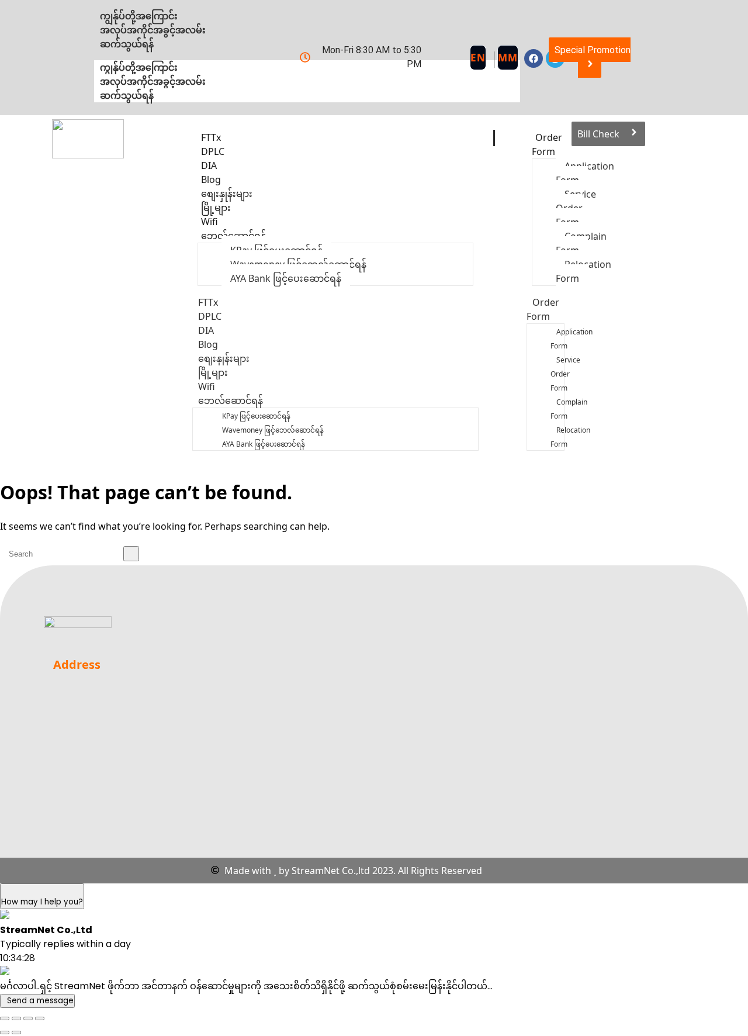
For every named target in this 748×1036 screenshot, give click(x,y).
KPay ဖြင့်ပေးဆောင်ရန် (256, 416)
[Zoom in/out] (4, 1018)
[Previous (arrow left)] (4, 1032)
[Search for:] (69, 553)
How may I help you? (42, 901)
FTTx (208, 302)
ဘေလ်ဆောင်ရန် (233, 235)
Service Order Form (565, 374)
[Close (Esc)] (39, 1018)
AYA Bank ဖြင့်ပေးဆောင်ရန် (285, 278)
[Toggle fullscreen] (16, 1018)
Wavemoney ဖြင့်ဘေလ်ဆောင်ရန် (273, 430)
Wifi (206, 386)
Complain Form (568, 409)
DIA (206, 330)
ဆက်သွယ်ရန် (127, 95)
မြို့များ (213, 372)
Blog (208, 344)
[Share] (28, 1018)
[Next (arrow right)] (16, 1032)
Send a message (40, 1000)
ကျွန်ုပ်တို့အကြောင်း (139, 67)
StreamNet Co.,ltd (331, 870)
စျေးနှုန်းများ (224, 358)
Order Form (547, 144)
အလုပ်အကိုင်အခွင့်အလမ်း (153, 81)
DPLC (209, 316)
